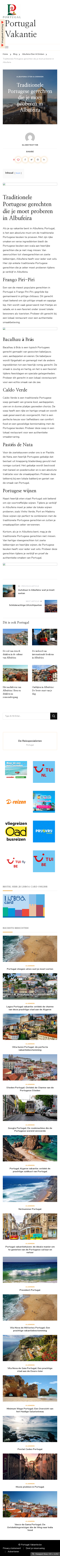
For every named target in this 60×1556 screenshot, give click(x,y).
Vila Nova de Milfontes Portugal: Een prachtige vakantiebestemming (30, 1329)
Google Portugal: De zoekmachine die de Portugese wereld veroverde (30, 1130)
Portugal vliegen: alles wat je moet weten (30, 969)
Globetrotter (30, 145)
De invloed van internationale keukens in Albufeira (43, 654)
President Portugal (30, 1290)
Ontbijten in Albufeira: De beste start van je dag (43, 690)
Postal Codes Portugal (30, 1449)
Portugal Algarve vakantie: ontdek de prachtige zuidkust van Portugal (30, 1170)
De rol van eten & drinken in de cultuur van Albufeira (13, 654)
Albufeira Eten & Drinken (30, 77)
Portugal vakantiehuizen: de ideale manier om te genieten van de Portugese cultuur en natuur (30, 1249)
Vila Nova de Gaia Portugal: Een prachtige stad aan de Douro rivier (30, 1370)
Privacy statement (12, 1548)
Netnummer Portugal (30, 1209)
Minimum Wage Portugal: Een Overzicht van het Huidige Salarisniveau (30, 1410)
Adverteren (13, 1551)
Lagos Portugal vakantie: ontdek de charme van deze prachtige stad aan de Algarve (30, 1008)
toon (18, 173)
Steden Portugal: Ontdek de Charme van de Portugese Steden (30, 1089)
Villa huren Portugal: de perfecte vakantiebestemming (30, 1048)
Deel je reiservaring (35, 1548)
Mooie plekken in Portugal (30, 1487)
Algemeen (30, 966)
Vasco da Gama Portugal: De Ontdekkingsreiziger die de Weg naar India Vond (30, 1527)
